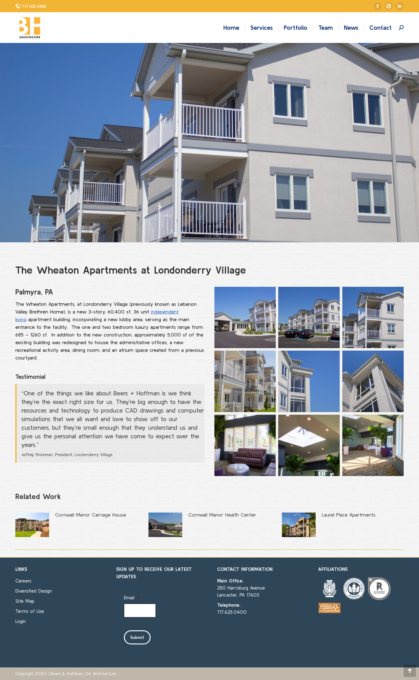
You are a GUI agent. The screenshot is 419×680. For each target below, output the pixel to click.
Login (20, 621)
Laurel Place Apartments (348, 514)
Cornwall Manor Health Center (222, 514)
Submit (137, 637)
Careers (23, 580)
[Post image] (32, 525)
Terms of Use (29, 611)
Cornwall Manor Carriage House (90, 514)
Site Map (24, 601)
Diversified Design (33, 591)
